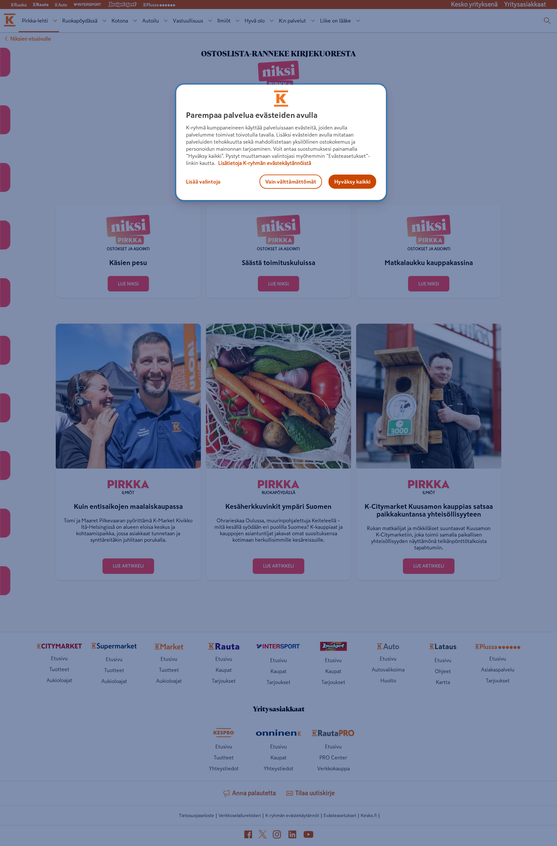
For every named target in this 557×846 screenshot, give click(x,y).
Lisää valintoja (203, 181)
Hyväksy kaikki (352, 181)
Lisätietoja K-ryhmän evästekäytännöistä (264, 163)
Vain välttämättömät (290, 181)
